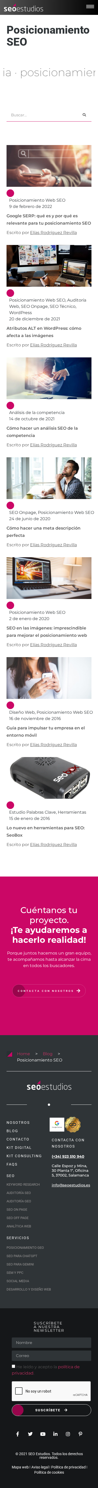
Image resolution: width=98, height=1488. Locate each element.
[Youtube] (43, 1434)
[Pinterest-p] (80, 1434)
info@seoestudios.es (71, 1185)
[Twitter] (30, 1434)
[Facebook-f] (17, 1434)
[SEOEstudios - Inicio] (23, 7)
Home (23, 1053)
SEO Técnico (63, 306)
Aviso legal (40, 1467)
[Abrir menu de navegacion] (90, 6)
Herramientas (72, 812)
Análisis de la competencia (37, 412)
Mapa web (20, 1467)
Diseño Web (22, 712)
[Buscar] (84, 115)
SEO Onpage (34, 306)
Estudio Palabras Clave (32, 812)
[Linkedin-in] (55, 1434)
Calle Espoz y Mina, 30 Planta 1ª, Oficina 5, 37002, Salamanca (70, 1170)
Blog (48, 1053)
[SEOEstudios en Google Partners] (57, 1124)
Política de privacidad (68, 1467)
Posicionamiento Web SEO (37, 200)
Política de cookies (49, 1472)
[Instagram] (68, 1434)
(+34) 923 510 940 (68, 1156)
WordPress (20, 312)
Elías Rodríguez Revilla (53, 232)
